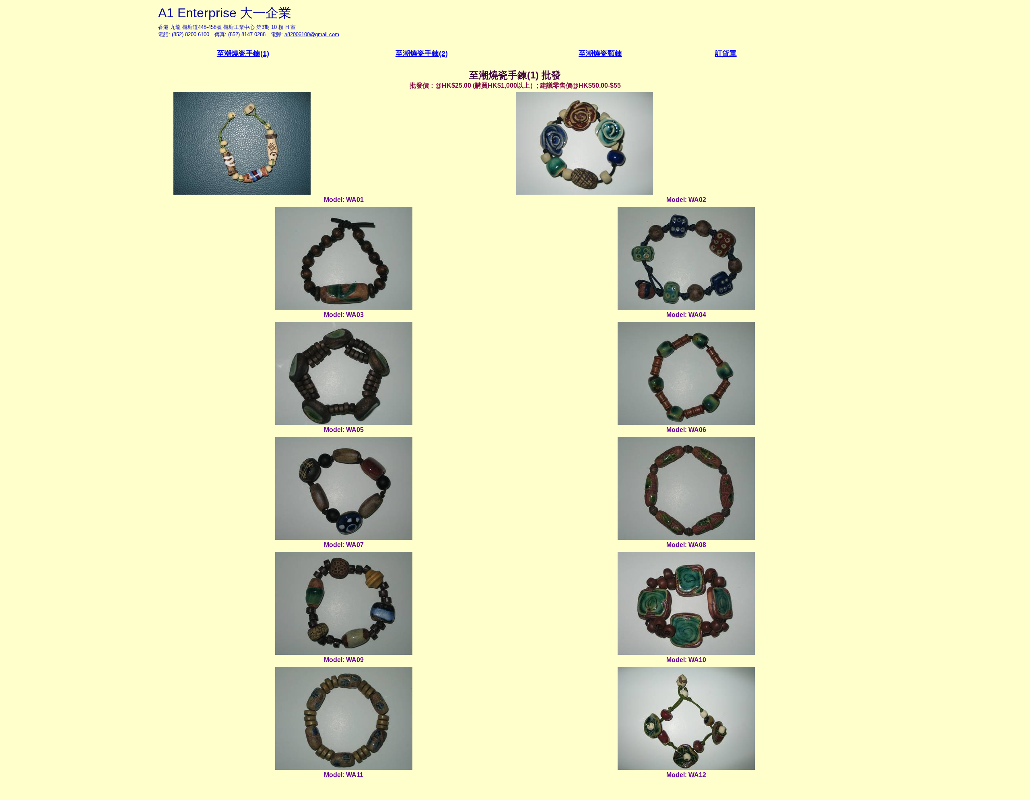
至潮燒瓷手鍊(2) (422, 53)
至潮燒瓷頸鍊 (600, 53)
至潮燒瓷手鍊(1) (243, 53)
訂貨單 (726, 53)
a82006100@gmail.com (311, 34)
